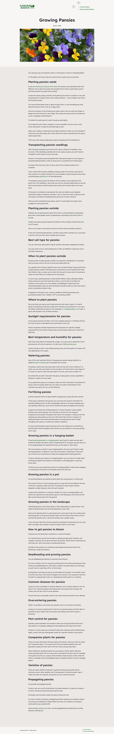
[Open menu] (73, 6)
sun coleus (47, 708)
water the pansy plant (42, 362)
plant (82, 222)
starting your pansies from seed (46, 86)
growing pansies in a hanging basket (46, 440)
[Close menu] (78, 3)
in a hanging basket (69, 309)
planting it (43, 176)
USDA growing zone (69, 344)
